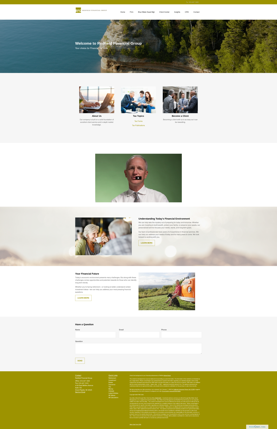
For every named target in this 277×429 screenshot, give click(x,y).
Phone (164, 329)
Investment (112, 380)
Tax (110, 387)
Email (121, 329)
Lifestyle (111, 391)
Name (77, 329)
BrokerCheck (167, 375)
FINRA (156, 398)
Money (111, 389)
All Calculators (113, 397)
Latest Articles (113, 393)
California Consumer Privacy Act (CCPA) (184, 389)
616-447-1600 (194, 2)
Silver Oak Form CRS (135, 424)
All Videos (112, 395)
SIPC (160, 398)
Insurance (112, 384)
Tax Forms (138, 121)
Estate (111, 382)
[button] (131, 12)
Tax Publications (138, 125)
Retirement (112, 378)
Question (79, 341)
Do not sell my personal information (171, 391)
